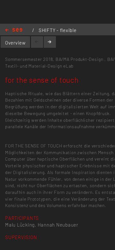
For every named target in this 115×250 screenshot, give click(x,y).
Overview (15, 43)
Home (13, 30)
